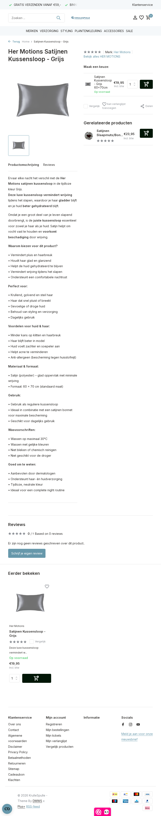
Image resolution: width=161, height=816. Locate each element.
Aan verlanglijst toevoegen (114, 106)
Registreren (54, 724)
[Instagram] (130, 725)
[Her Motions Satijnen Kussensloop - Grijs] (30, 603)
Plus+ (21, 806)
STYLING (67, 31)
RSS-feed (33, 806)
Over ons (14, 724)
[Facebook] (123, 725)
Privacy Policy (18, 752)
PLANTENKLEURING (88, 31)
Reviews (49, 164)
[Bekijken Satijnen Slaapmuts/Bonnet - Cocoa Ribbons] (88, 136)
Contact (13, 730)
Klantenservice (142, 4)
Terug (16, 41)
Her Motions (122, 52)
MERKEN (32, 31)
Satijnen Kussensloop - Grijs (27, 633)
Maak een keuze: (96, 66)
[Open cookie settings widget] (7, 809)
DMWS (37, 801)
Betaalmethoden (19, 757)
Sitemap (13, 769)
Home (26, 41)
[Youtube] (138, 725)
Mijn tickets (53, 735)
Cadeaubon (16, 774)
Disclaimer (15, 746)
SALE (129, 31)
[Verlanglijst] (141, 17)
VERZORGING (49, 31)
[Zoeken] (58, 18)
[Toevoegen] (146, 133)
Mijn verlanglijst (56, 741)
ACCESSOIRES (114, 31)
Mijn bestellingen (57, 730)
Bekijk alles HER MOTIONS (102, 56)
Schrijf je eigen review (26, 553)
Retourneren (17, 763)
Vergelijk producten (59, 746)
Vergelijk (94, 106)
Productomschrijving (23, 164)
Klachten (14, 780)
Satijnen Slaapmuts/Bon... (110, 133)
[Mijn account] (135, 17)
